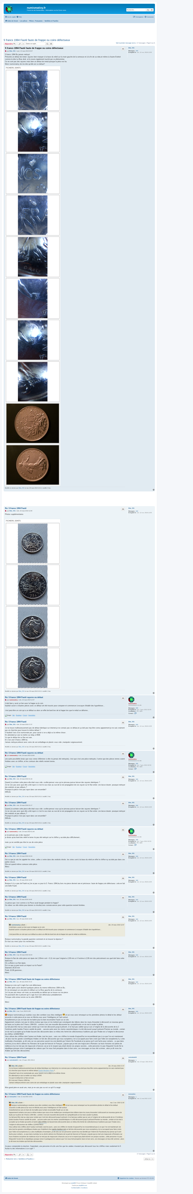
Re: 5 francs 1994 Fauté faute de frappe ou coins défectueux (32, 979)
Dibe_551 (131, 48)
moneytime (131, 1094)
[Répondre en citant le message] (123, 48)
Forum (25, 715)
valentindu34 (132, 1057)
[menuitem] (19, 17)
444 (137, 50)
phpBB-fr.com (83, 1185)
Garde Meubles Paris (46, 1071)
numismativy (132, 703)
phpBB (73, 1183)
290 (137, 708)
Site (13, 715)
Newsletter (31, 715)
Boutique (19, 715)
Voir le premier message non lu (125, 43)
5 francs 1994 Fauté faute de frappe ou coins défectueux (37, 40)
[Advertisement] (79, 30)
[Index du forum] (15, 8)
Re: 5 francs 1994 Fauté (15, 508)
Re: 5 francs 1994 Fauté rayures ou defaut (24, 697)
